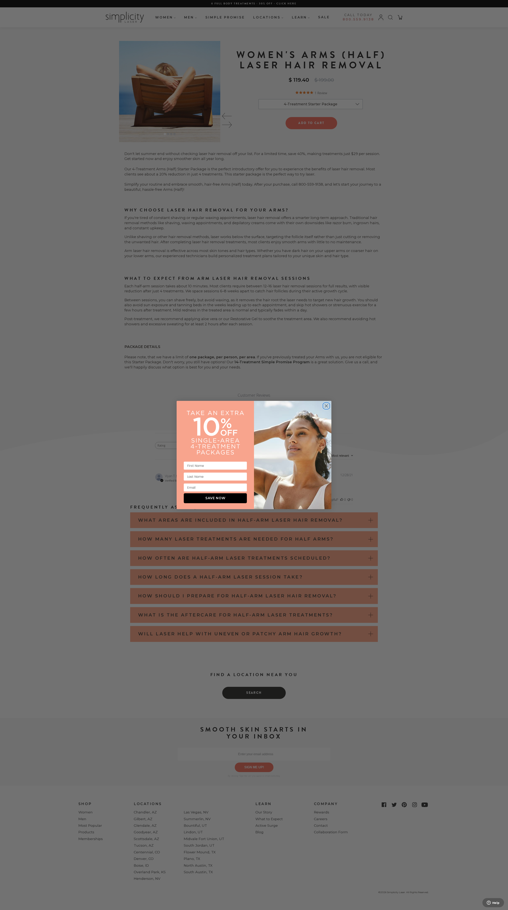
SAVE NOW (215, 498)
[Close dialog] (326, 404)
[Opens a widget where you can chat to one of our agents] (493, 903)
